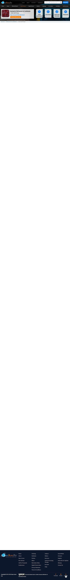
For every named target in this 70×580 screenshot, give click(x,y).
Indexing (44, 6)
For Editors (58, 6)
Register (65, 2)
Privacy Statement (36, 567)
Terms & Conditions (36, 569)
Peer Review (21, 560)
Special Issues (31, 6)
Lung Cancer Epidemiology (60, 109)
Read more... (61, 72)
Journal (3, 21)
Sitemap (60, 562)
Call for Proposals (23, 562)
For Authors (51, 6)
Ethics (33, 560)
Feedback (34, 556)
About (28, 2)
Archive (38, 6)
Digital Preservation (36, 565)
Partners (60, 556)
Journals (40, 2)
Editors (46, 556)
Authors (47, 553)
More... (61, 138)
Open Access (21, 558)
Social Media (61, 553)
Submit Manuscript (15, 17)
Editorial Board (15, 6)
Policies (33, 2)
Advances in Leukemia (11, 21)
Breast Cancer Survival (60, 90)
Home (23, 2)
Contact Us (60, 565)
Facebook (56, 575)
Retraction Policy (36, 562)
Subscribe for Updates (63, 560)
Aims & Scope (23, 6)
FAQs (46, 566)
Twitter (60, 575)
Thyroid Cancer (58, 99)
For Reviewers (65, 6)
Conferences (21, 565)
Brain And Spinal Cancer (60, 80)
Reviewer (47, 558)
